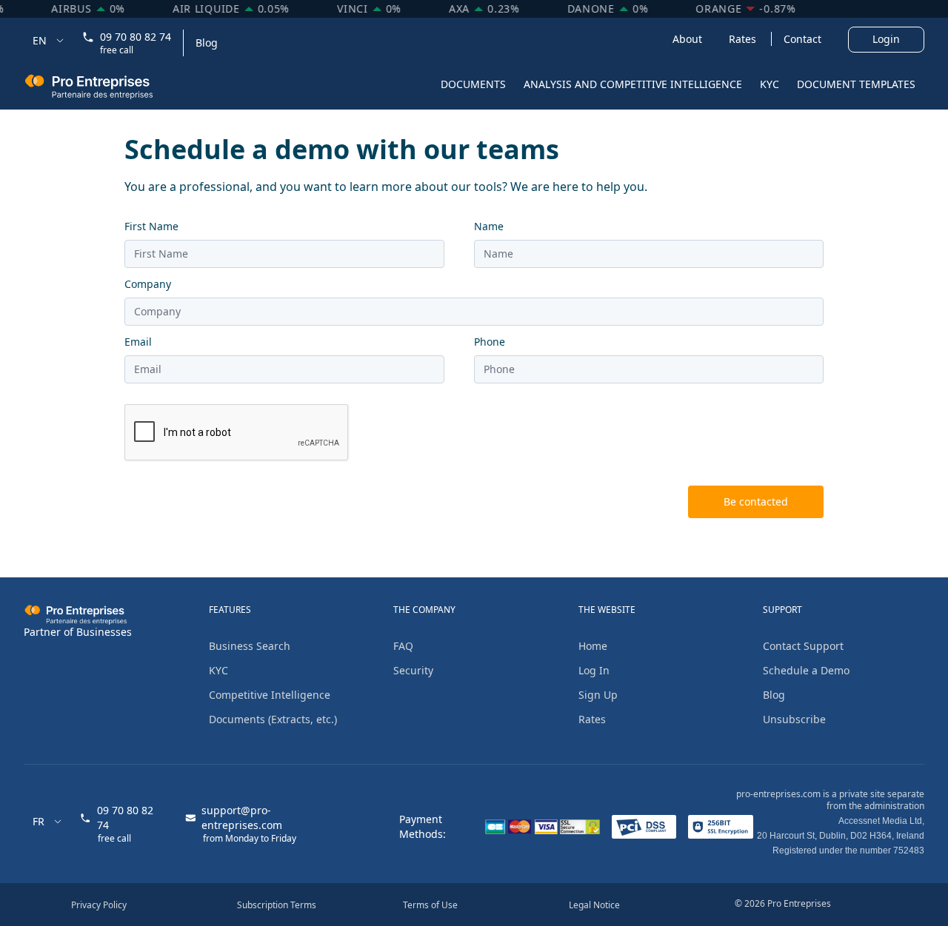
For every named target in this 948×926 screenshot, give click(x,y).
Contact (804, 39)
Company (147, 284)
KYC (769, 84)
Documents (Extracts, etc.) (273, 719)
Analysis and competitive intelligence (633, 84)
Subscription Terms (276, 905)
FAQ (403, 646)
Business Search (249, 646)
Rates (744, 39)
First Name (151, 226)
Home (592, 646)
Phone (489, 342)
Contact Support (803, 646)
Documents (473, 84)
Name (489, 226)
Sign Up (598, 695)
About (688, 39)
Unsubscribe (794, 719)
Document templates (856, 84)
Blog (207, 43)
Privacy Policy (99, 905)
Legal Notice (594, 905)
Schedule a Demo (806, 670)
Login (886, 39)
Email (138, 342)
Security (413, 670)
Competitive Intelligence (269, 695)
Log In (594, 670)
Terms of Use (430, 905)
